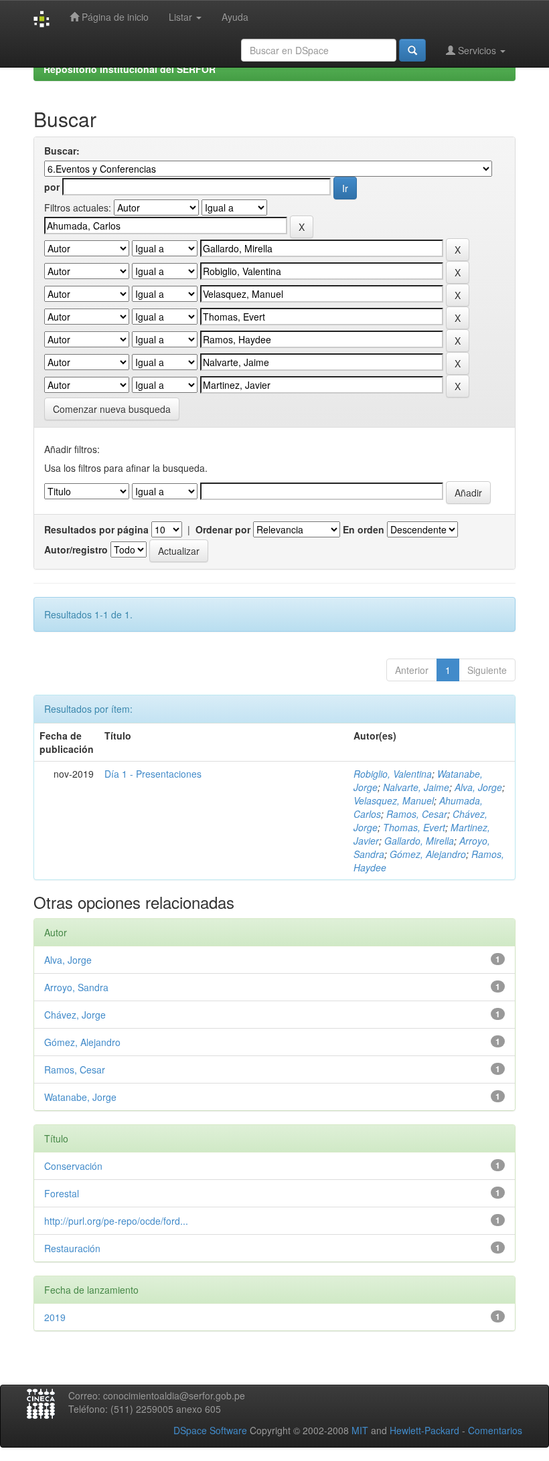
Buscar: (62, 150)
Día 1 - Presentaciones (153, 773)
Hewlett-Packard (424, 1430)
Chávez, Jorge (75, 1014)
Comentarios (495, 1430)
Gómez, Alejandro (428, 854)
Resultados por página (96, 529)
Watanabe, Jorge (80, 1097)
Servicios (477, 50)
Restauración (72, 1248)
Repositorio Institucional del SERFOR (130, 69)
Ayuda (235, 16)
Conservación (73, 1166)
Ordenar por (222, 529)
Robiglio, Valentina (393, 773)
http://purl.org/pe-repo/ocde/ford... (116, 1220)
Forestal (61, 1193)
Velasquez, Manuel (394, 800)
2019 (55, 1317)
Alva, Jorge (478, 787)
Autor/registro (76, 549)
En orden (363, 529)
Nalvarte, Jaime (416, 787)
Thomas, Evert (414, 827)
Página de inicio (114, 16)
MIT (359, 1430)
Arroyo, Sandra (76, 987)
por (52, 186)
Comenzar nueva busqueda (112, 409)
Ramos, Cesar (416, 814)
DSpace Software (210, 1430)
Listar (182, 16)
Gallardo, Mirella (419, 840)
